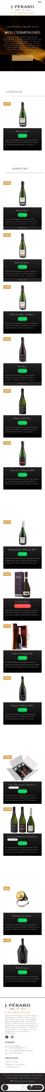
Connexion (35, 1078)
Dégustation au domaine (15, 1064)
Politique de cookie (12, 1078)
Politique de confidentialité (21, 1075)
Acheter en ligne (11, 1062)
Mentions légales (36, 1075)
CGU (5, 1075)
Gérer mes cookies (25, 1078)
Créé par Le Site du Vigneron (24, 1081)
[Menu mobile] (5, 1087)
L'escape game (11, 1067)
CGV (10, 1075)
